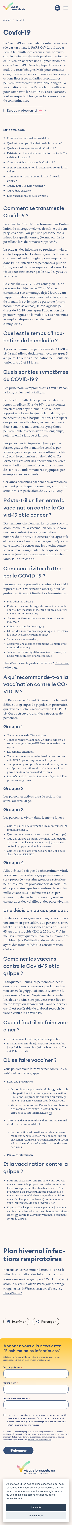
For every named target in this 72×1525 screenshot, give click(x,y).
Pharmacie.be (40, 1113)
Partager (48, 1321)
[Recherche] (57, 8)
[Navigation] (66, 8)
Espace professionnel (22, 110)
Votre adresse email (15, 1398)
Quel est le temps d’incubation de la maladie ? (34, 143)
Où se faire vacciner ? (19, 191)
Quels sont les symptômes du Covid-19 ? (31, 148)
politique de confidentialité (39, 1440)
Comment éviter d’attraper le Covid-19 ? (31, 162)
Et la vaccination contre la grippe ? (27, 196)
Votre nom (9, 1383)
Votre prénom (11, 1367)
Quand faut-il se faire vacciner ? (26, 186)
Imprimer (19, 1321)
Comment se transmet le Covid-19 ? (28, 138)
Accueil (7, 20)
